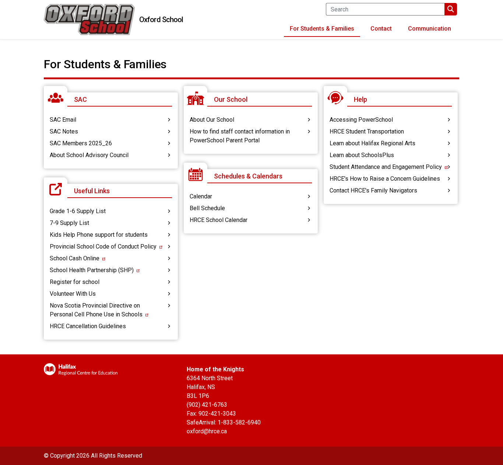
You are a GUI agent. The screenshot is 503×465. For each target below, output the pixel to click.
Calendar (201, 196)
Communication (429, 28)
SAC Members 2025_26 (81, 143)
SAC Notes (64, 131)
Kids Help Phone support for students (99, 234)
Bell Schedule (207, 208)
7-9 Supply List (69, 222)
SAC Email (63, 119)
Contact (381, 28)
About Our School (212, 119)
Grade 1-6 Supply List (78, 211)
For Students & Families (322, 28)
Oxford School (161, 19)
